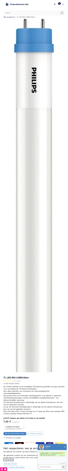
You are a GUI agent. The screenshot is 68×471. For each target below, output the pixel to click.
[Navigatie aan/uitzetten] (63, 4)
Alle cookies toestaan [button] (10, 464)
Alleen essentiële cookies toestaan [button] (14, 467)
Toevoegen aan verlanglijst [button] (13, 437)
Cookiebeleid (8, 460)
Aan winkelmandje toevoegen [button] (15, 433)
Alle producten (9, 17)
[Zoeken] (62, 13)
